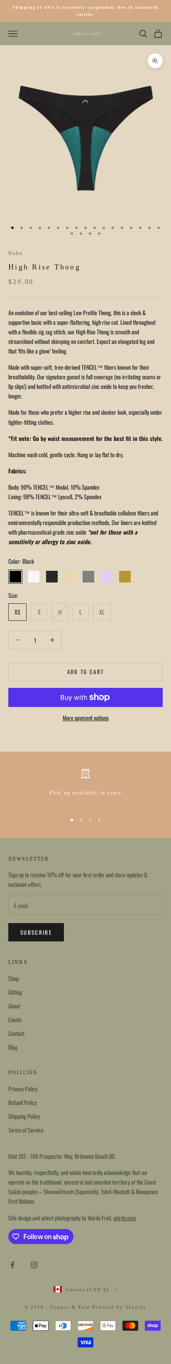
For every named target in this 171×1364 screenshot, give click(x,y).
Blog (12, 1047)
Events (15, 1019)
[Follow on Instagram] (34, 1265)
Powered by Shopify (119, 1306)
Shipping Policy (24, 1116)
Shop (13, 978)
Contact (16, 1033)
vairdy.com (124, 1217)
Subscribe (36, 932)
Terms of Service (26, 1129)
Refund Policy (22, 1102)
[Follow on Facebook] (12, 1265)
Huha (15, 253)
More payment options (86, 717)
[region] (85, 787)
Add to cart (85, 671)
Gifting (15, 992)
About (14, 1005)
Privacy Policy (22, 1088)
